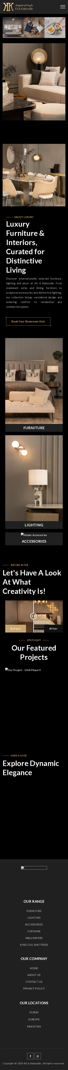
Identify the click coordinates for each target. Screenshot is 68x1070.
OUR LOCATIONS (34, 1003)
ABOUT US (33, 974)
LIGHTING (34, 525)
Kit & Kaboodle (32, 1063)
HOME (34, 968)
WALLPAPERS (34, 938)
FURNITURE (34, 428)
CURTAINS (33, 931)
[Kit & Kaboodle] (18, 7)
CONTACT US (34, 981)
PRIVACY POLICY (34, 988)
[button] (6, 28)
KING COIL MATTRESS (34, 944)
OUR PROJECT (35, 703)
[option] (34, 81)
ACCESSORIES (34, 541)
